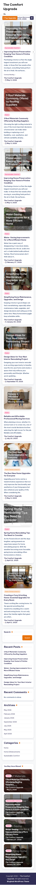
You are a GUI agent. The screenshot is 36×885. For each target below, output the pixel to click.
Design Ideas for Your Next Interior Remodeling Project (17, 683)
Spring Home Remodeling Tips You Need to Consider (17, 534)
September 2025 (10, 722)
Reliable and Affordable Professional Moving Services (17, 417)
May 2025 (7, 730)
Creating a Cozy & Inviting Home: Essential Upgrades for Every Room (17, 597)
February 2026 (9, 714)
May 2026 (7, 710)
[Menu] (4, 14)
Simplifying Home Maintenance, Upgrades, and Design (18, 298)
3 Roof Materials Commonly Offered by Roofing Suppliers (15, 653)
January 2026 (9, 718)
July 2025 (7, 726)
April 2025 (8, 734)
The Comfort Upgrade (13, 7)
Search (7, 632)
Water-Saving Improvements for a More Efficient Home (17, 669)
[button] (9, 75)
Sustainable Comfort (12, 48)
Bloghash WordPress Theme (18, 881)
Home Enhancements (12, 469)
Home (7, 115)
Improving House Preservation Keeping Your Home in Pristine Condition (17, 54)
